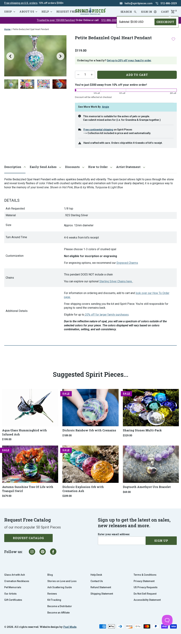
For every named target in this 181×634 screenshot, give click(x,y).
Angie (105, 106)
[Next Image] (60, 56)
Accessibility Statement (147, 599)
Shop (8, 11)
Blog (50, 574)
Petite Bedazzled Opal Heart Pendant (31, 29)
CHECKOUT (165, 22)
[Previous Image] (10, 56)
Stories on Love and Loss (62, 581)
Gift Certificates (13, 599)
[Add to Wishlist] (173, 39)
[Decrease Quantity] (78, 74)
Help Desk (96, 574)
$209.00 (67, 496)
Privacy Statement (144, 581)
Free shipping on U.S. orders (20, 3)
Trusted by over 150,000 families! (56, 20)
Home (7, 29)
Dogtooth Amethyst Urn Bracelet (147, 487)
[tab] (14, 167)
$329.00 (127, 435)
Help (45, 11)
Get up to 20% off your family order (129, 60)
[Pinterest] (42, 551)
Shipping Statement (101, 593)
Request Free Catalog (73, 11)
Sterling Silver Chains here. (115, 281)
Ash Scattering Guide (59, 587)
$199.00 (6, 439)
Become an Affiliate (58, 612)
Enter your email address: (114, 534)
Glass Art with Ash (14, 574)
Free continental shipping (98, 129)
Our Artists (10, 593)
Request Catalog (28, 538)
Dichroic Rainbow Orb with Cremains (89, 430)
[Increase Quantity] (92, 74)
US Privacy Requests (145, 587)
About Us (26, 11)
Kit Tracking (54, 599)
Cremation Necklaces (16, 581)
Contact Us (96, 581)
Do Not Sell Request (145, 593)
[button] (149, 12)
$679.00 (6, 496)
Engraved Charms (127, 262)
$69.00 (127, 492)
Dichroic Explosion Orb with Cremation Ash (83, 489)
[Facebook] (53, 551)
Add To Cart (137, 75)
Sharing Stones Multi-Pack (142, 430)
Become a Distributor (59, 606)
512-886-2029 (109, 20)
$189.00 (67, 435)
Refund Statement (100, 587)
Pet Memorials (12, 587)
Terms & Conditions (145, 574)
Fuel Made (69, 627)
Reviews (52, 593)
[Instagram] (32, 551)
